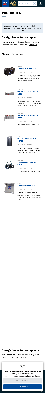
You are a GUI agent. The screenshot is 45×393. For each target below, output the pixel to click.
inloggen (8, 28)
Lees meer (33, 44)
